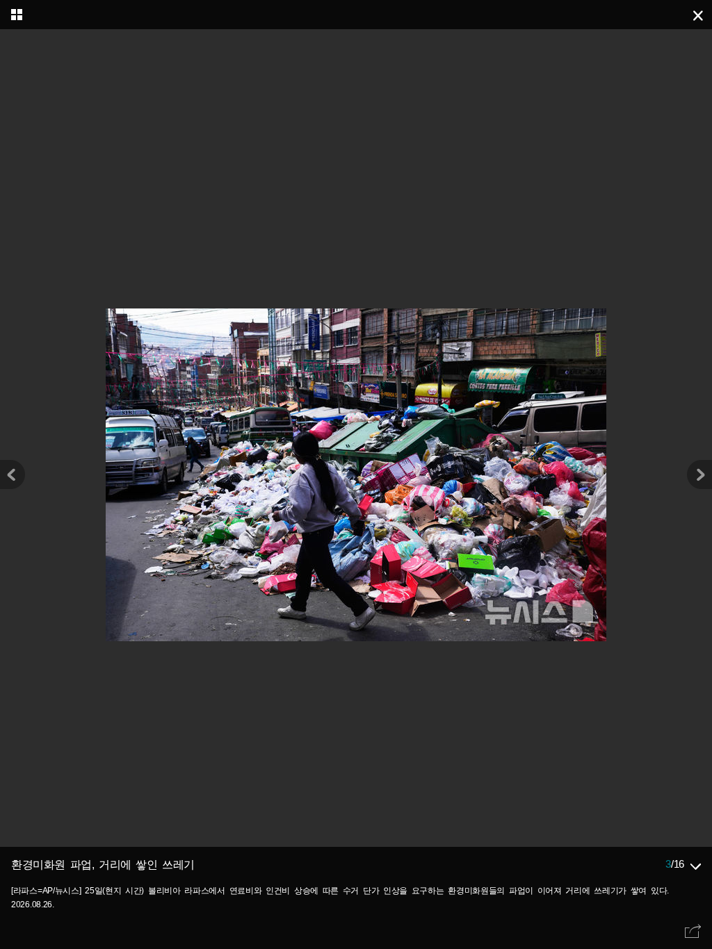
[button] (699, 474)
